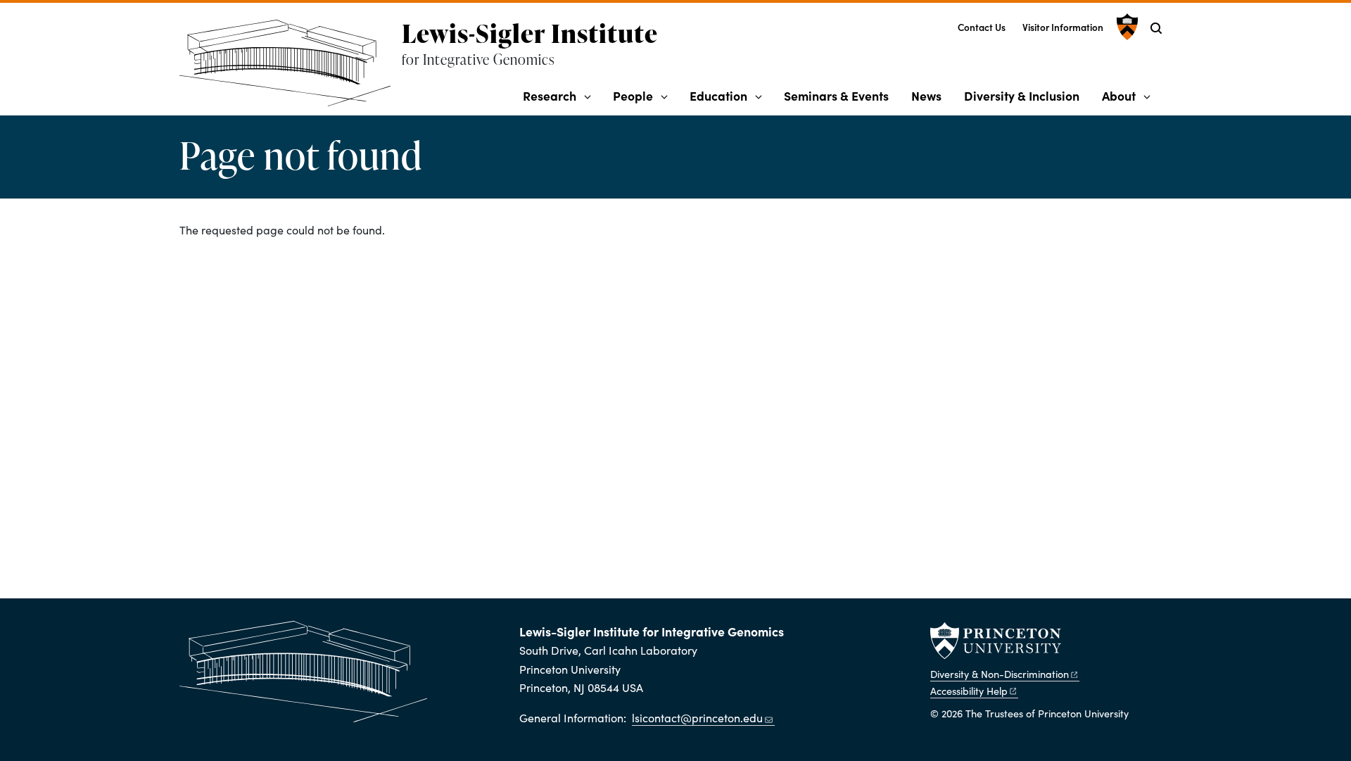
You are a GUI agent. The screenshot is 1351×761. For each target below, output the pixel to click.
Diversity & (999, 674)
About (1119, 95)
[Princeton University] (1125, 26)
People (633, 95)
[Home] (290, 69)
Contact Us (982, 27)
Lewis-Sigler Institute (530, 33)
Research (549, 95)
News (926, 95)
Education (718, 95)
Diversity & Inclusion (1021, 95)
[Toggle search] (1156, 28)
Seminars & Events (836, 95)
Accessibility (969, 691)
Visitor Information (1062, 27)
